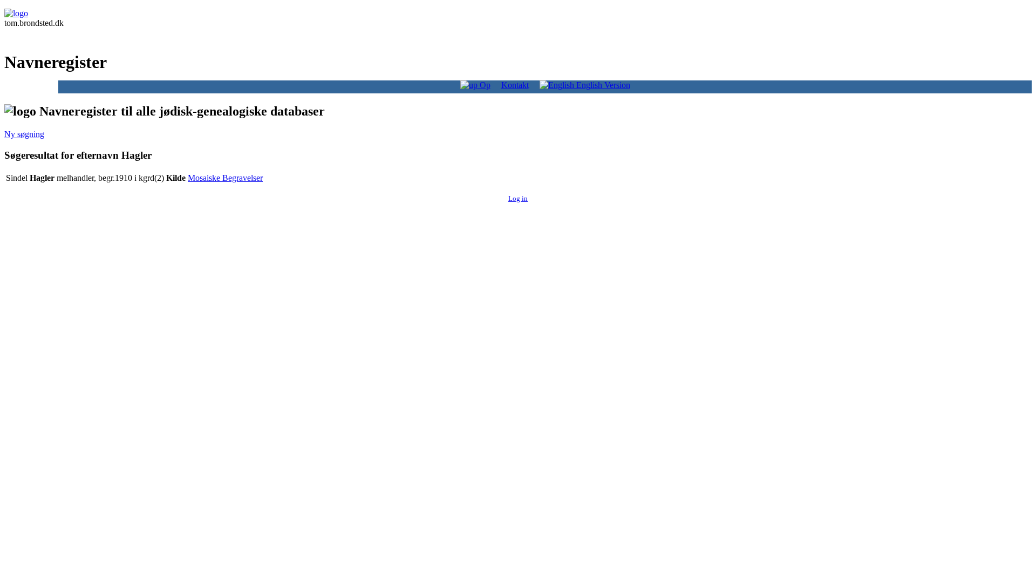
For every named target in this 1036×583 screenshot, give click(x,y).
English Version (602, 85)
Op (484, 85)
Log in (518, 198)
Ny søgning (24, 134)
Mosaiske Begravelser (225, 177)
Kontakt (515, 85)
